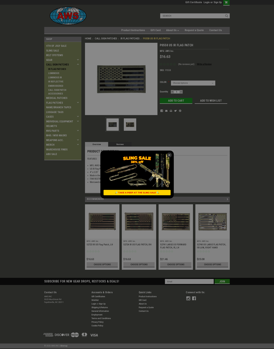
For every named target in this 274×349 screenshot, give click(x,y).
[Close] (169, 155)
